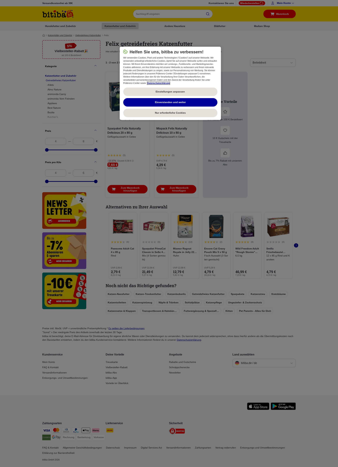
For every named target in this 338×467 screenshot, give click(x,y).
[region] (170, 83)
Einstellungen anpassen (170, 91)
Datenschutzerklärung (158, 83)
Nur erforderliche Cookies (170, 112)
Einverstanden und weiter (170, 102)
